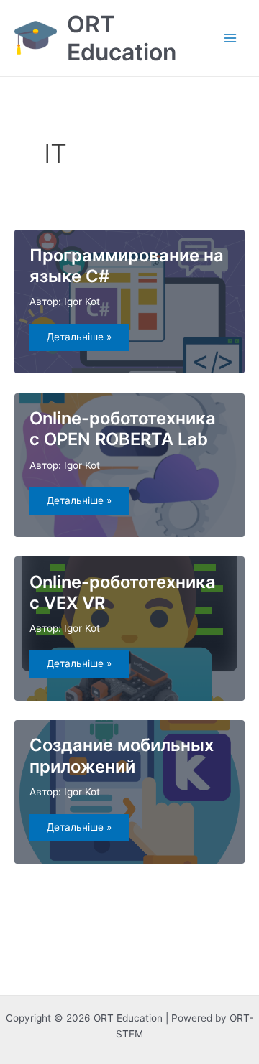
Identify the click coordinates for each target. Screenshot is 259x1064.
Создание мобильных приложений (121, 755)
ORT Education (121, 38)
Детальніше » (87, 340)
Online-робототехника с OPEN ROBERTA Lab (122, 428)
